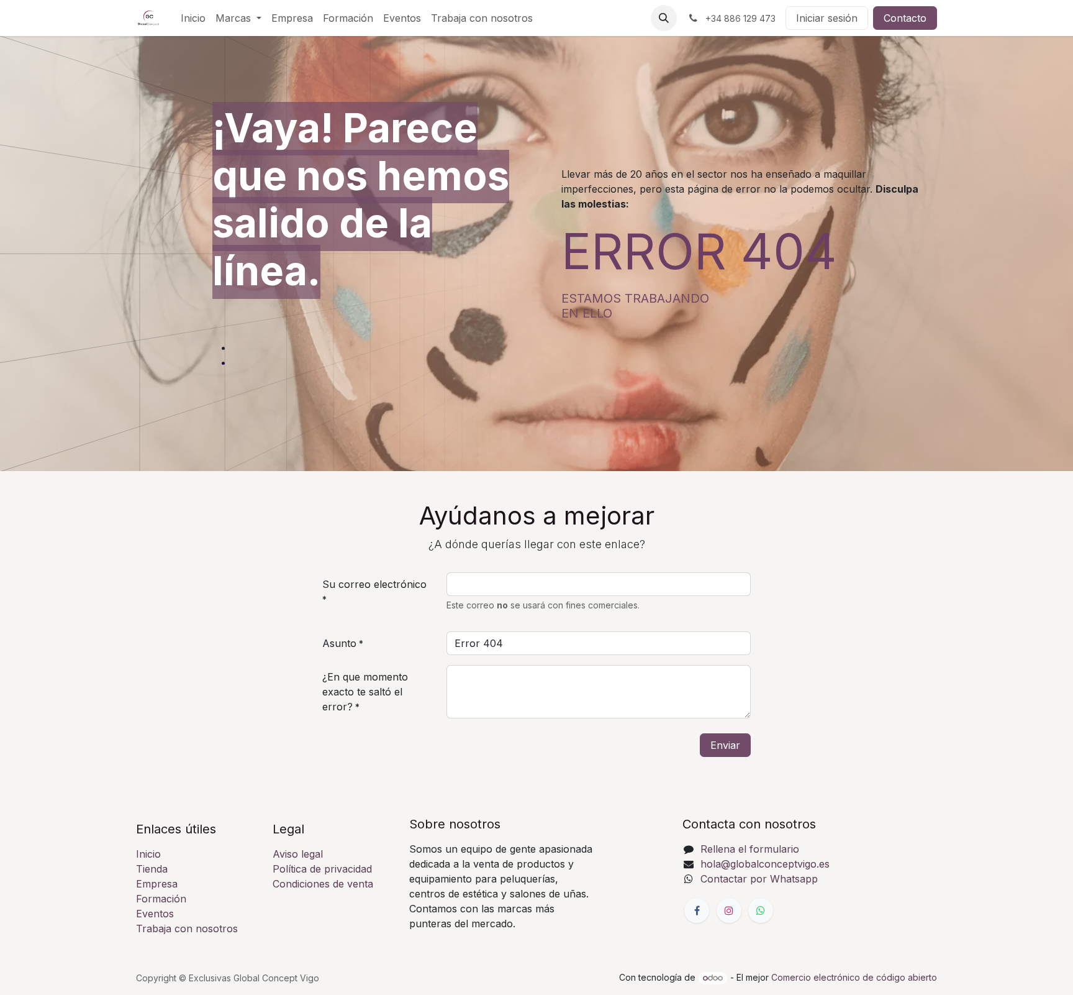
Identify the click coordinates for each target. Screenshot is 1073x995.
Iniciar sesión (827, 18)
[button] (664, 18)
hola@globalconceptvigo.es (765, 864)
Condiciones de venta (323, 884)
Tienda (152, 869)
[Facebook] (696, 910)
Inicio (148, 854)
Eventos (155, 913)
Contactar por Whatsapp (759, 879)
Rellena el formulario (749, 849)
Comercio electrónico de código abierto (854, 977)
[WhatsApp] (760, 910)
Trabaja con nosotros (187, 928)
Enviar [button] (725, 745)
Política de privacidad (322, 869)
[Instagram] (729, 910)
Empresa (157, 884)
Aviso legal (298, 854)
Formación (161, 898)
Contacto (905, 18)
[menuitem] (193, 18)
